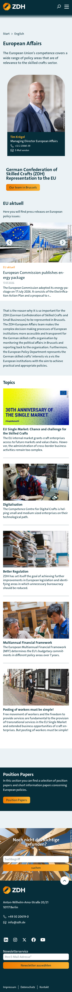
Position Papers (16, 800)
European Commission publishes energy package (33, 275)
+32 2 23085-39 (22, 145)
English (19, 33)
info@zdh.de (16, 922)
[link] (6, 940)
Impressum (9, 987)
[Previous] (9, 242)
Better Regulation (15, 571)
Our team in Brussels (23, 187)
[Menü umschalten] (63, 7)
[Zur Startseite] (14, 6)
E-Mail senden (22, 150)
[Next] (63, 242)
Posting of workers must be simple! (28, 709)
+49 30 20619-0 (18, 917)
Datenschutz (28, 987)
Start (6, 33)
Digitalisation (12, 504)
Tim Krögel (17, 137)
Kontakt (44, 987)
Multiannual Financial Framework (27, 642)
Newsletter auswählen (36, 965)
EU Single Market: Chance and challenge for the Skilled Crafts (34, 431)
